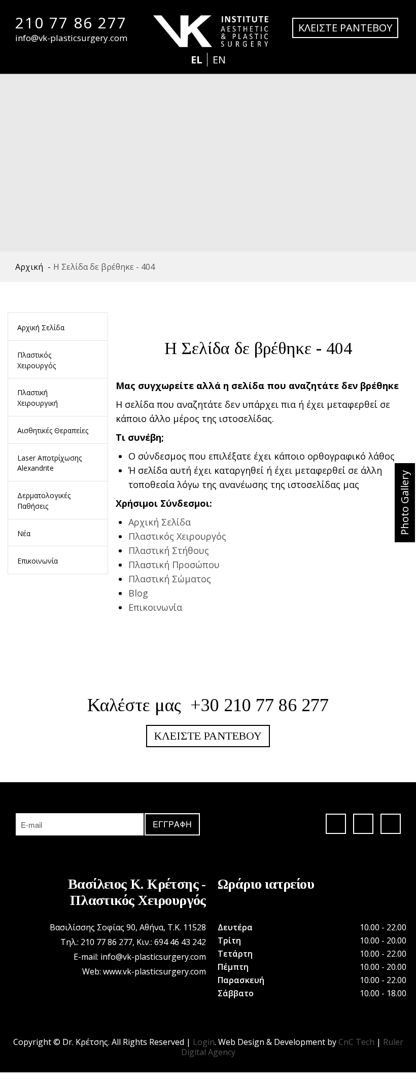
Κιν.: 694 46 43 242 (171, 942)
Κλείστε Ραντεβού (208, 735)
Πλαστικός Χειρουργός (177, 536)
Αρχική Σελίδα (159, 522)
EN (219, 59)
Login (204, 1042)
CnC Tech (356, 1042)
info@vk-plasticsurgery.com (71, 38)
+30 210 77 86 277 (259, 705)
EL (198, 59)
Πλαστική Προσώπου (174, 565)
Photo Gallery (404, 502)
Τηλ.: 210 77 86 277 (96, 942)
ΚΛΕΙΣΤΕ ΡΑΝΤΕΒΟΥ (345, 27)
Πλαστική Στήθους (168, 550)
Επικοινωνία (155, 607)
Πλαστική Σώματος (169, 579)
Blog (138, 593)
